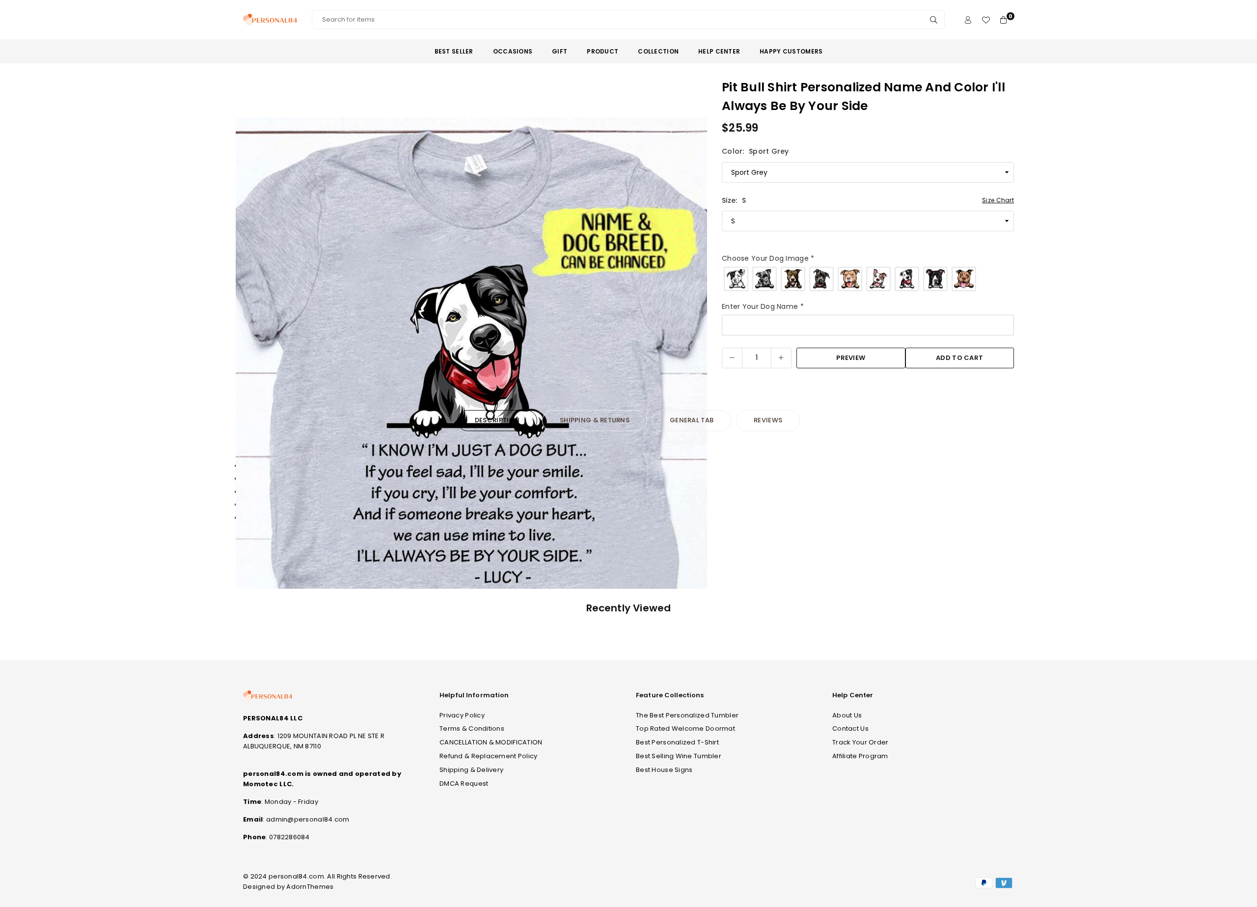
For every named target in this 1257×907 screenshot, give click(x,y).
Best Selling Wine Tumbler (678, 756)
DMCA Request (463, 783)
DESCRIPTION (497, 420)
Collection (658, 51)
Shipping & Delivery (471, 769)
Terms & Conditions (471, 728)
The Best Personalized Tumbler (687, 715)
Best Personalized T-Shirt (677, 742)
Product (602, 51)
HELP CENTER (719, 51)
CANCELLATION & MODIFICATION (491, 742)
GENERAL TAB (691, 420)
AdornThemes (309, 886)
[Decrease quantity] (732, 358)
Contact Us (850, 728)
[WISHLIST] (986, 19)
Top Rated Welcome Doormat (685, 728)
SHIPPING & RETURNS (594, 420)
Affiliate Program (860, 756)
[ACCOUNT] (968, 19)
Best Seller (454, 51)
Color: (755, 151)
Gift (559, 51)
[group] (471, 353)
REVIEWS (768, 420)
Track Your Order (860, 742)
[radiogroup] (868, 279)
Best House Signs (664, 769)
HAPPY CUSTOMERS (791, 51)
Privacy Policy (462, 715)
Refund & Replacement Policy (488, 756)
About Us (847, 715)
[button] (693, 355)
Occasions (513, 51)
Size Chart (998, 200)
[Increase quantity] (781, 358)
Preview (850, 357)
